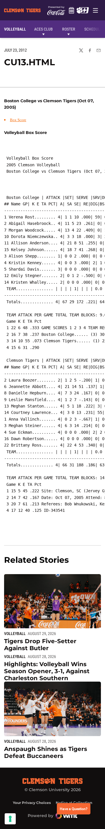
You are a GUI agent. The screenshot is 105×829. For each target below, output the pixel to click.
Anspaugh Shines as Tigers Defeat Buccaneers (45, 752)
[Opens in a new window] (83, 10)
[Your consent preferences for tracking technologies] (10, 818)
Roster (68, 29)
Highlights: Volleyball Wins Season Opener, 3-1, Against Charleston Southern (47, 671)
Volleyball (15, 633)
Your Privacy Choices (32, 802)
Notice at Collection (74, 802)
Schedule (71, 10)
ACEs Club (43, 29)
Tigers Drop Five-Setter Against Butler (40, 645)
